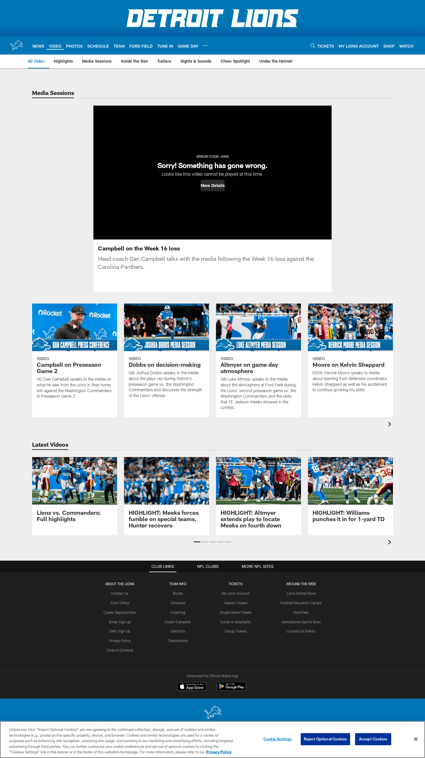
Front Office (120, 603)
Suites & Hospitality (235, 622)
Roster (178, 593)
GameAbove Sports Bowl (301, 622)
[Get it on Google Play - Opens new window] (231, 689)
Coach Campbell (178, 622)
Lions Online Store (301, 593)
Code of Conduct (119, 650)
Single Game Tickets (236, 612)
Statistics (178, 631)
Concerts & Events (301, 631)
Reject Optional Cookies (325, 739)
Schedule (178, 603)
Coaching (177, 612)
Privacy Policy (120, 641)
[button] (213, 185)
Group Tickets (236, 631)
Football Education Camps (300, 603)
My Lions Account (236, 593)
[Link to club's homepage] (16, 45)
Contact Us (119, 593)
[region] (212, 739)
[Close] (415, 739)
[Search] (313, 45)
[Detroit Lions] (212, 713)
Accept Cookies (373, 739)
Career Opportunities (120, 612)
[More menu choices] (205, 45)
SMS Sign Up (119, 631)
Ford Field (300, 612)
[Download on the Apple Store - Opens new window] (191, 687)
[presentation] (390, 425)
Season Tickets (235, 603)
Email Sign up (120, 622)
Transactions (178, 641)
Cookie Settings (277, 739)
